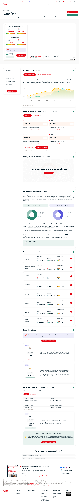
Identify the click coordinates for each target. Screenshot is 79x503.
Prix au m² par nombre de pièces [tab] (44, 74)
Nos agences (43, 492)
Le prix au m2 (8, 70)
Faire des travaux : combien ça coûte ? (38, 387)
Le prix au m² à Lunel (31, 70)
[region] (39, 42)
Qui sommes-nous (44, 493)
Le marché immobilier (9, 78)
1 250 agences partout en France (9, 1)
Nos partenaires (31, 490)
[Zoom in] (74, 55)
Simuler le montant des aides (49, 442)
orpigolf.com (30, 492)
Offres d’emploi (43, 497)
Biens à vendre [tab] (36, 115)
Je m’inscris (43, 475)
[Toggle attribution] (74, 59)
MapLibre (71, 59)
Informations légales (57, 493)
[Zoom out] (74, 56)
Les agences (7, 75)
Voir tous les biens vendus (41, 147)
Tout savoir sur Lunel (29, 147)
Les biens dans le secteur (10, 73)
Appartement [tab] (33, 394)
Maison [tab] (26, 394)
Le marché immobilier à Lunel (35, 192)
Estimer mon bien (21, 55)
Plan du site (55, 492)
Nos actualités (18, 493)
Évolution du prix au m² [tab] (30, 74)
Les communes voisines (10, 81)
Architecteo (31, 409)
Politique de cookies (56, 497)
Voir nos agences (48, 172)
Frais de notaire (29, 330)
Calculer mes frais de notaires (49, 340)
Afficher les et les (36, 57)
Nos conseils (18, 492)
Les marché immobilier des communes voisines (42, 252)
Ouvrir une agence (44, 496)
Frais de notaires (8, 84)
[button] (49, 455)
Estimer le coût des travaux (10, 86)
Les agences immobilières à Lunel (36, 157)
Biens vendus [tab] (27, 115)
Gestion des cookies (56, 499)
